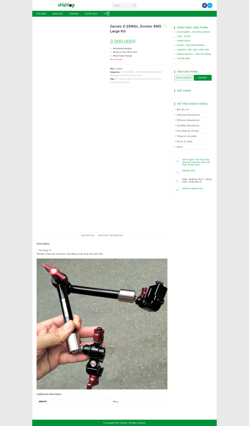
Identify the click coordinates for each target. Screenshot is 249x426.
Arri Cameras (120, 79)
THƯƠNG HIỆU (183, 58)
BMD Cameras (133, 79)
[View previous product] (160, 26)
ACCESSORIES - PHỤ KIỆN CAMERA (137, 72)
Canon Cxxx (146, 79)
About (180, 147)
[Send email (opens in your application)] (209, 5)
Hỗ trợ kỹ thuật (184, 141)
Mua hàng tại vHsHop (188, 131)
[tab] (88, 235)
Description (87, 236)
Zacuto (140, 75)
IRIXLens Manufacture (188, 120)
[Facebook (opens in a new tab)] (204, 5)
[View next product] (165, 26)
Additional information (110, 236)
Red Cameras (124, 82)
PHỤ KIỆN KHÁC (128, 75)
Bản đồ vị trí (183, 109)
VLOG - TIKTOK (184, 36)
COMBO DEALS (184, 41)
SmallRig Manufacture (188, 125)
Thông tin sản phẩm (187, 136)
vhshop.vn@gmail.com (192, 188)
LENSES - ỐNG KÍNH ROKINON (190, 45)
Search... (117, 5)
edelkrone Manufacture (188, 115)
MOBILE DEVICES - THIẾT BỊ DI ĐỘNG (194, 54)
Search (202, 78)
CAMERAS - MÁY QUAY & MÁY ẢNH (193, 50)
